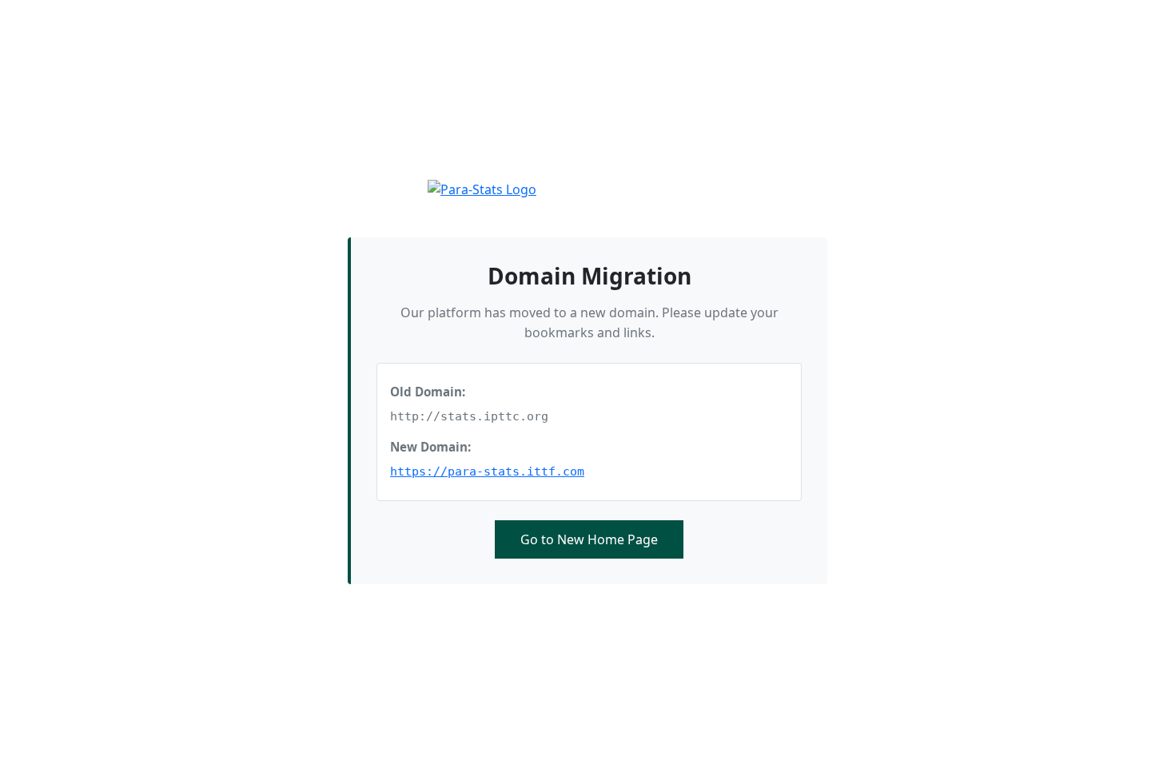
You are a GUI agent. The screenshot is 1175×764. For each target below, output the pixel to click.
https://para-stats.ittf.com (487, 471)
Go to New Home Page (589, 539)
